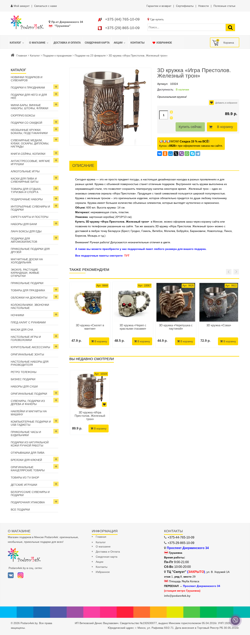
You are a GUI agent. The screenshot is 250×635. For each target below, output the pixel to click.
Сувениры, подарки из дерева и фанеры (28, 402)
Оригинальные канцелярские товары (28, 469)
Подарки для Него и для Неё (29, 96)
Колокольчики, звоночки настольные (30, 306)
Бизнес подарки (23, 379)
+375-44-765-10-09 (181, 537)
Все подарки (20, 509)
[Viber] (181, 153)
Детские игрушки (24, 484)
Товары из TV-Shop (25, 477)
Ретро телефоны (23, 372)
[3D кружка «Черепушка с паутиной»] (175, 302)
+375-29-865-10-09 (181, 543)
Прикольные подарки (27, 283)
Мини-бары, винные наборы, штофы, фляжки (29, 107)
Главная (21, 55)
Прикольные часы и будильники (26, 433)
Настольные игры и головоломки (26, 338)
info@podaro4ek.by (177, 595)
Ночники (17, 315)
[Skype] (192, 153)
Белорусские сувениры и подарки (30, 493)
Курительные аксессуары (30, 347)
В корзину (225, 127)
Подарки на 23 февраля (90, 55)
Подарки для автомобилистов (24, 240)
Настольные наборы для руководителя (29, 363)
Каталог (35, 55)
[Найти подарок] (230, 27)
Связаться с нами (45, 5)
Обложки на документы (29, 297)
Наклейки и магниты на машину (29, 413)
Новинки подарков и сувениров (26, 79)
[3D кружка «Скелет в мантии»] (90, 302)
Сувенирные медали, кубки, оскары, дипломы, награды (30, 143)
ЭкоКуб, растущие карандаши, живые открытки (25, 272)
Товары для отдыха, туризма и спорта (26, 190)
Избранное (103, 571)
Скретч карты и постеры (29, 216)
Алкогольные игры (25, 171)
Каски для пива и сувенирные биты (24, 180)
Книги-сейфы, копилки (28, 153)
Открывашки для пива (27, 452)
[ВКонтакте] (159, 153)
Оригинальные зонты (27, 354)
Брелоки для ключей (26, 459)
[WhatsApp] (187, 153)
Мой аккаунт (21, 5)
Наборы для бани (24, 224)
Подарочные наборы (27, 199)
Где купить (157, 19)
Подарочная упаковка (28, 502)
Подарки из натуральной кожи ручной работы (30, 444)
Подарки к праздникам (57, 55)
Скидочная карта (106, 556)
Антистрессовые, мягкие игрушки (30, 162)
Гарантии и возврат (158, 5)
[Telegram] (198, 153)
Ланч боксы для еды (26, 231)
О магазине (103, 546)
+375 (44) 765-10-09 (122, 19)
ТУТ (126, 255)
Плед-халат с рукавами (28, 322)
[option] (90, 402)
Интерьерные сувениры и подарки (30, 208)
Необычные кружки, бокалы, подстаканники (29, 131)
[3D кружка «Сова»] (218, 302)
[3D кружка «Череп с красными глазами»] (132, 302)
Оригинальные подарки (29, 393)
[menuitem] (17, 43)
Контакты (101, 566)
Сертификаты (185, 5)
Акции (99, 561)
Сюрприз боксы (23, 115)
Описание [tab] (83, 165)
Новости (203, 5)
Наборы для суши (24, 386)
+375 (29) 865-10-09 (122, 28)
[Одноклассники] (165, 153)
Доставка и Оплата (108, 551)
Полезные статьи (224, 5)
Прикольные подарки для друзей (30, 250)
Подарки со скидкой (26, 122)
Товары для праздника (28, 290)
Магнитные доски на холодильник (27, 261)
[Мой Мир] (170, 153)
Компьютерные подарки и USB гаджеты (31, 423)
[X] (176, 153)
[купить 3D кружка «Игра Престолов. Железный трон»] (90, 390)
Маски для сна (22, 329)
